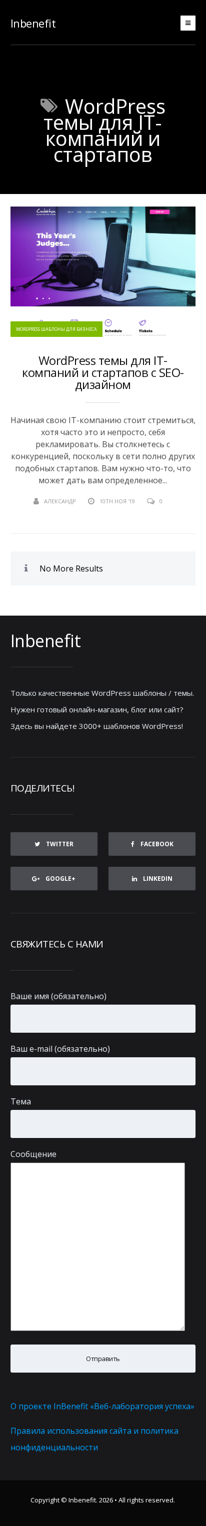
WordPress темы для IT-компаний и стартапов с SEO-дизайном (103, 372)
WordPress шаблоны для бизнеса (56, 329)
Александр (60, 501)
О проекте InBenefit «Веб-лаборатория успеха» (102, 1406)
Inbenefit (33, 23)
